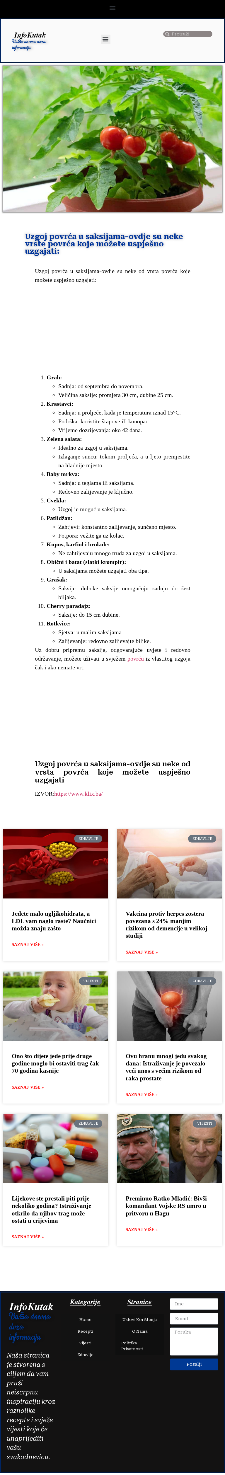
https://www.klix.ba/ (78, 793)
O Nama (139, 1331)
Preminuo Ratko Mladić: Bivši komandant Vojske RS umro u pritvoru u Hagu (166, 1206)
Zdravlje (85, 1355)
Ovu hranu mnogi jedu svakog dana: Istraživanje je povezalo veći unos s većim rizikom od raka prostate (166, 1067)
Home (85, 1320)
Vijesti (85, 1343)
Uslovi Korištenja (139, 1320)
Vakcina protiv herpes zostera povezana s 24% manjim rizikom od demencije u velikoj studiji (166, 924)
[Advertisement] (112, 330)
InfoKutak (30, 35)
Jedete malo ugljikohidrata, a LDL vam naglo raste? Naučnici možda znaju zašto (54, 921)
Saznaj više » (28, 944)
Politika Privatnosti (132, 1346)
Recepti (85, 1331)
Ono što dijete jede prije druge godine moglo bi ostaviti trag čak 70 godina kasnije (55, 1063)
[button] (112, 8)
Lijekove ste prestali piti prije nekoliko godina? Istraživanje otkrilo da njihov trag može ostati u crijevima (51, 1209)
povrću (135, 658)
